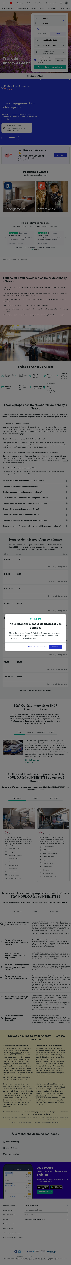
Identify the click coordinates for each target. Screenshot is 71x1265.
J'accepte (55, 647)
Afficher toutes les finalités (37, 647)
